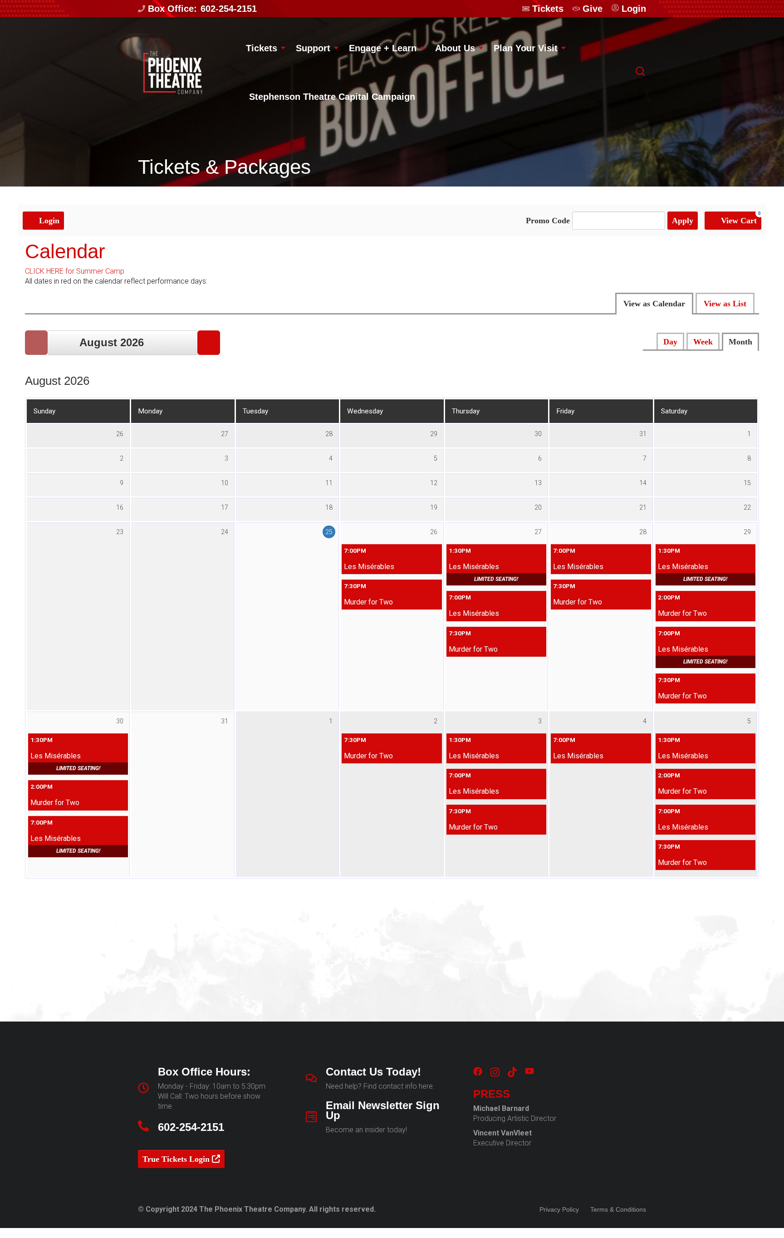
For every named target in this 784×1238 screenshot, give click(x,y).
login (634, 9)
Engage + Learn (382, 48)
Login (48, 220)
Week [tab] (703, 341)
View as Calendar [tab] (654, 303)
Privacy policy (559, 1209)
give (593, 9)
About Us (455, 48)
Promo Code (548, 220)
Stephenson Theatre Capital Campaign (332, 97)
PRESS (491, 1094)
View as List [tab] (725, 303)
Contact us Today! (373, 1072)
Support (313, 48)
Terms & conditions (618, 1209)
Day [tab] (670, 341)
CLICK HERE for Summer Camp (74, 271)
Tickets (548, 9)
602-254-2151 (229, 8)
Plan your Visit (526, 48)
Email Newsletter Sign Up (383, 1110)
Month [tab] (740, 341)
